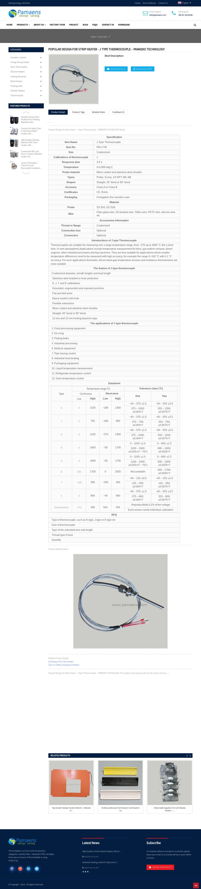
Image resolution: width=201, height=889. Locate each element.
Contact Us (163, 3)
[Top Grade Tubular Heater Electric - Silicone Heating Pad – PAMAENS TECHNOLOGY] (71, 783)
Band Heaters (17, 81)
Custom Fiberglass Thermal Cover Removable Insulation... (31, 165)
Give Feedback (149, 3)
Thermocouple (17, 95)
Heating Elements (18, 76)
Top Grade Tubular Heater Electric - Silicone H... (71, 809)
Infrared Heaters (18, 90)
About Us (39, 24)
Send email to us (118, 68)
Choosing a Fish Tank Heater (60, 661)
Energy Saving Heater (20, 62)
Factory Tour (57, 24)
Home (9, 24)
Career (138, 3)
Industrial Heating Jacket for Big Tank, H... (100, 862)
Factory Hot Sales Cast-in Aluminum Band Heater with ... (31, 131)
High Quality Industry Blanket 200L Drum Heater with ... (30, 142)
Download (124, 24)
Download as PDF (144, 68)
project (73, 24)
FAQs (95, 24)
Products (22, 24)
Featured (102, 37)
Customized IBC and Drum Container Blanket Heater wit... (31, 154)
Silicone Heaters (18, 71)
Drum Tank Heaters (19, 66)
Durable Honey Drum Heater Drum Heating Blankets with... (30, 119)
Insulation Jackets (18, 57)
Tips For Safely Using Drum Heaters (63, 664)
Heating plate (16, 85)
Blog (85, 24)
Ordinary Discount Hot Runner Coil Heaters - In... (120, 809)
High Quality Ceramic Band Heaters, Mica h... (101, 851)
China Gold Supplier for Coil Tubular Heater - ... (170, 809)
